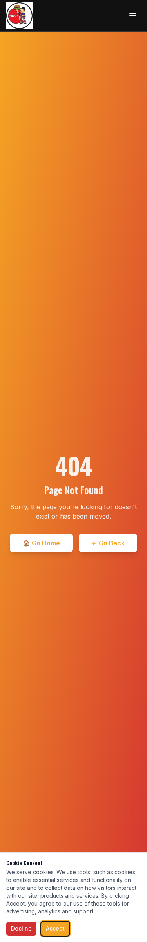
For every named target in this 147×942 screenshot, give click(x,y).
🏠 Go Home (41, 543)
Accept (55, 928)
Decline (21, 928)
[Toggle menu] (133, 16)
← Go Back (108, 543)
